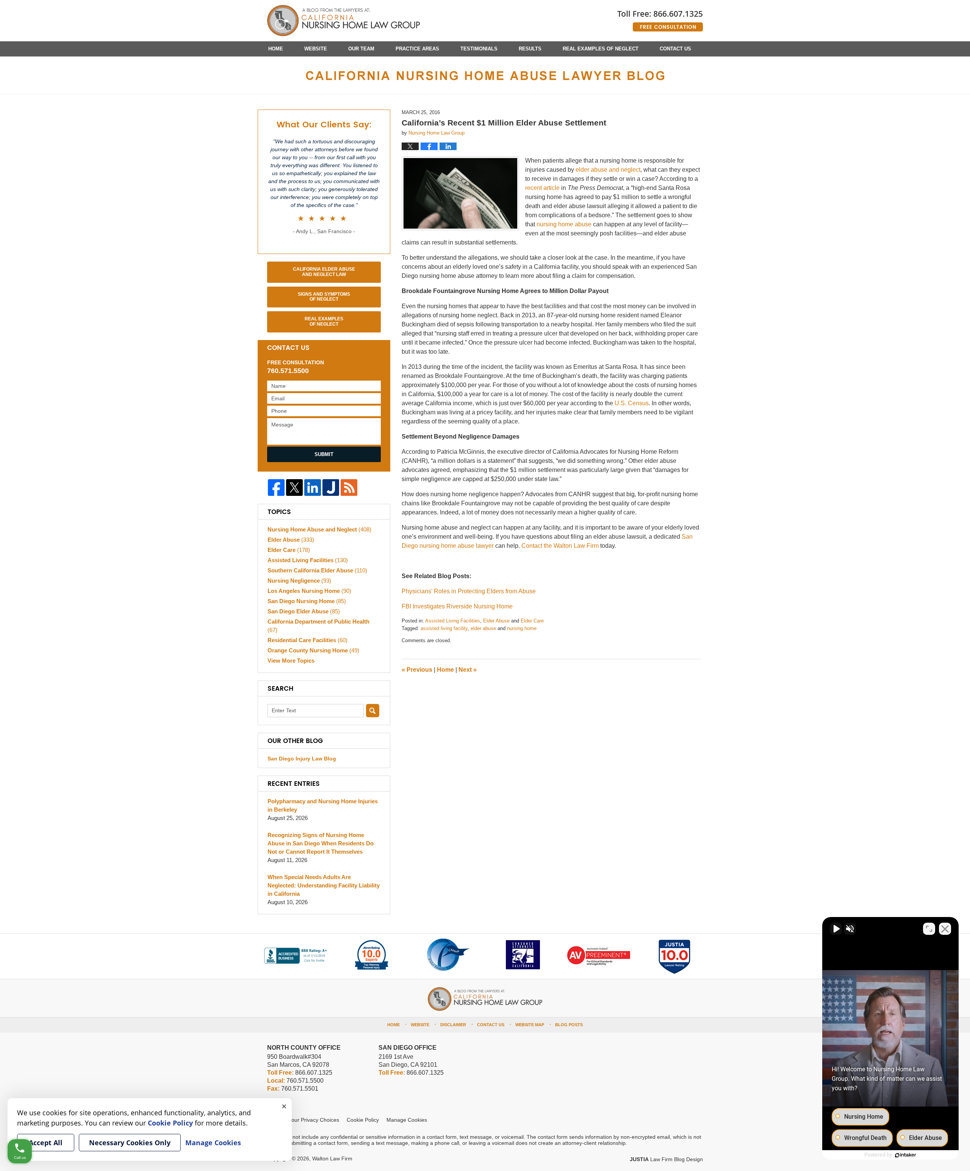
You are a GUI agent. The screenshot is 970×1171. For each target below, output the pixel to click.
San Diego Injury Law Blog (302, 759)
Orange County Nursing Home (313, 650)
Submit (323, 454)
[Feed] (349, 487)
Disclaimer (453, 1024)
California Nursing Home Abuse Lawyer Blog (343, 21)
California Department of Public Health (318, 625)
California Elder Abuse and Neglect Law (324, 271)
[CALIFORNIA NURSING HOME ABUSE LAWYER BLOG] (485, 75)
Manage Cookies (406, 1120)
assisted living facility (444, 628)
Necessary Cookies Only (130, 1142)
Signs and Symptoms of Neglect (324, 297)
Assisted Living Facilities (452, 621)
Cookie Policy (363, 1120)
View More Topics (291, 660)
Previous (417, 669)
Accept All (46, 1142)
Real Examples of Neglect (600, 49)
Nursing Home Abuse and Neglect (319, 529)
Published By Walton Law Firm (660, 18)
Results (530, 49)
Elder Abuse (496, 621)
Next (467, 669)
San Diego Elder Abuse (304, 611)
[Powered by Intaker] (905, 1155)
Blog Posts (569, 1024)
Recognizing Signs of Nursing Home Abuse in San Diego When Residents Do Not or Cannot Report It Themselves (321, 843)
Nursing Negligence (299, 580)
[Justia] (331, 487)
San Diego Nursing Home (307, 601)
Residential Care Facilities (307, 640)
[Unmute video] (836, 929)
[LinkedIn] (313, 487)
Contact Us (675, 49)
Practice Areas (417, 49)
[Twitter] (294, 487)
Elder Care (532, 621)
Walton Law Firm (332, 1158)
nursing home (522, 628)
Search (372, 710)
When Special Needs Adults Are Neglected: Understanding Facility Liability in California (324, 885)
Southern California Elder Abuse (317, 570)
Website (315, 49)
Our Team (361, 49)
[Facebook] (276, 487)
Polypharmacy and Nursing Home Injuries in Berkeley (323, 805)
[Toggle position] (929, 929)
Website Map (529, 1024)
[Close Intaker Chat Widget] (945, 929)
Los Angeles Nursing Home (309, 591)
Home (275, 49)
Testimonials (479, 49)
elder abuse (483, 628)
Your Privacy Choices (313, 1120)
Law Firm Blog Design (666, 1159)
